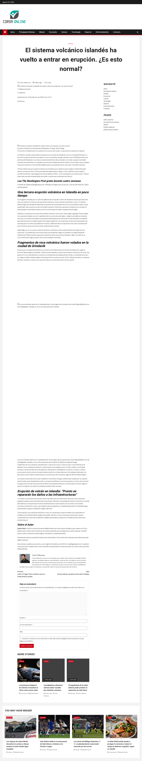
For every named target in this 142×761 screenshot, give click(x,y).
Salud (109, 717)
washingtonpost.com (37, 185)
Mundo (42, 32)
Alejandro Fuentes (33, 693)
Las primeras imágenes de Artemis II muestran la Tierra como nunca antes (28, 687)
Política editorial (109, 127)
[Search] (137, 32)
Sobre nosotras (108, 120)
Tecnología (76, 32)
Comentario (24, 590)
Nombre (23, 618)
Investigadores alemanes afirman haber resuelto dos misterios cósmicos (53, 687)
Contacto (116, 32)
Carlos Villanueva (25, 82)
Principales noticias (27, 32)
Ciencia (64, 32)
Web (21, 632)
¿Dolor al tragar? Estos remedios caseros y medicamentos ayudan (31, 573)
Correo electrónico (26, 625)
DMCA (106, 125)
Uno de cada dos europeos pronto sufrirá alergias (73, 572)
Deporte (88, 32)
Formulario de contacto (111, 122)
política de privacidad (111, 129)
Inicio (12, 32)
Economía (53, 32)
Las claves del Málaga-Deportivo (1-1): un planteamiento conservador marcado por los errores (87, 743)
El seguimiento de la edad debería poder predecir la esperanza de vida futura (78, 687)
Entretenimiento (102, 32)
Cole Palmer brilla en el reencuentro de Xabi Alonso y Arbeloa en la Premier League (53, 743)
